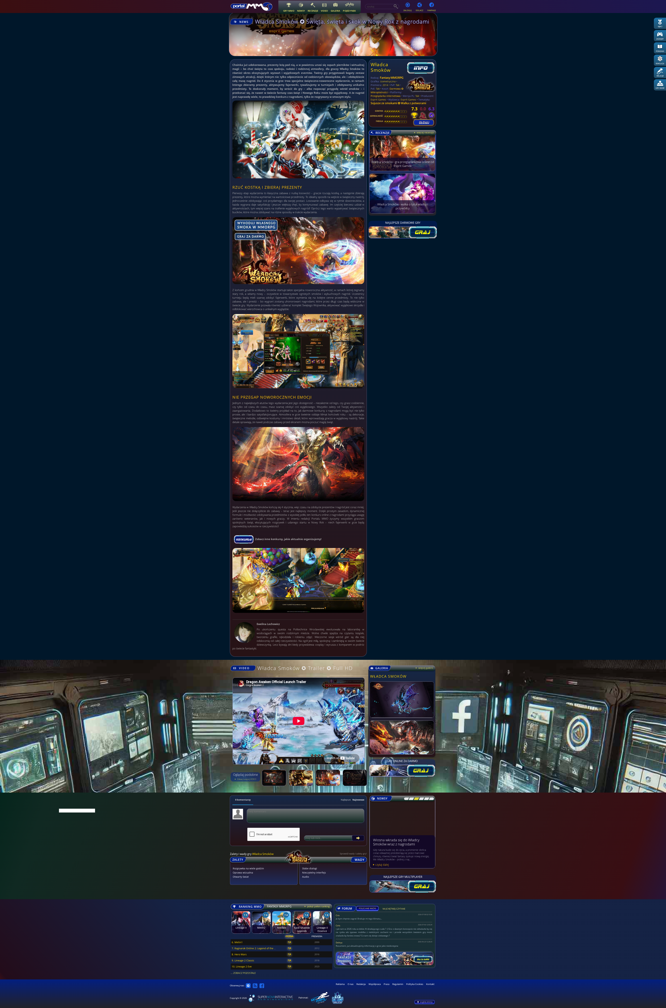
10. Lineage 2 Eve (242, 966)
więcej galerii (425, 668)
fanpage (431, 10)
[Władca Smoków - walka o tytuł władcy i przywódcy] (402, 212)
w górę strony (426, 1002)
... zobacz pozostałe (243, 973)
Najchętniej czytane (394, 909)
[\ (405, 799)
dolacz (419, 10)
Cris (338, 915)
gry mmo (288, 10)
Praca (386, 984)
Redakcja (361, 984)
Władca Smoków (381, 67)
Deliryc (339, 942)
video (324, 10)
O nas (350, 984)
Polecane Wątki (367, 908)
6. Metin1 (237, 942)
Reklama (340, 984)
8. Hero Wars (239, 954)
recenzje (313, 10)
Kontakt (430, 984)
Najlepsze (346, 799)
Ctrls (338, 925)
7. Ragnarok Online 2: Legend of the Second (257, 948)
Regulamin (397, 984)
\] (430, 799)
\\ (410, 799)
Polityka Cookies (414, 984)
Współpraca (375, 984)
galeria (335, 10)
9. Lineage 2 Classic (243, 960)
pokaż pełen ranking (318, 906)
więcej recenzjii (425, 132)
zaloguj (407, 10)
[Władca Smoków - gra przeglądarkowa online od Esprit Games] (402, 170)
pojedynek (349, 10)
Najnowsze (358, 799)
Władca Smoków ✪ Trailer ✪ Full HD (305, 668)
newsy (301, 10)
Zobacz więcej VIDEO (246, 779)
